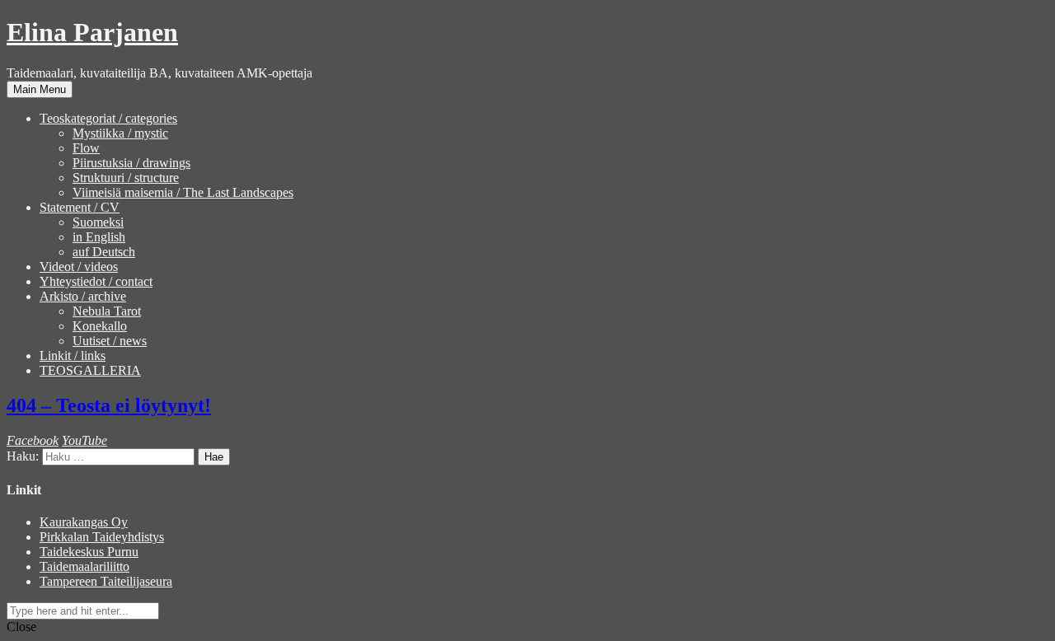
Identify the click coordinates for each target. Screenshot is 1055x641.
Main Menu (39, 89)
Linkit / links (73, 356)
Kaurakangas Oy (84, 522)
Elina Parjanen (92, 32)
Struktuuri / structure (126, 178)
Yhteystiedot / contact (96, 281)
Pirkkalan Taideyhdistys (102, 537)
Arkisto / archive (83, 296)
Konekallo (100, 326)
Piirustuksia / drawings (131, 163)
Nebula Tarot (107, 311)
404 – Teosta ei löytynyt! (109, 405)
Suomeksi (98, 222)
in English (99, 237)
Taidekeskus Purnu (89, 552)
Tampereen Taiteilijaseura (106, 581)
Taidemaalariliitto (84, 566)
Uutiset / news (110, 341)
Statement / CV (80, 207)
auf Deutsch (104, 252)
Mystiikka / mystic (120, 133)
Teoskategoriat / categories (108, 118)
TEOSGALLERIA (90, 370)
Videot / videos (79, 267)
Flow (86, 148)
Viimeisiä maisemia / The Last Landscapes (183, 192)
